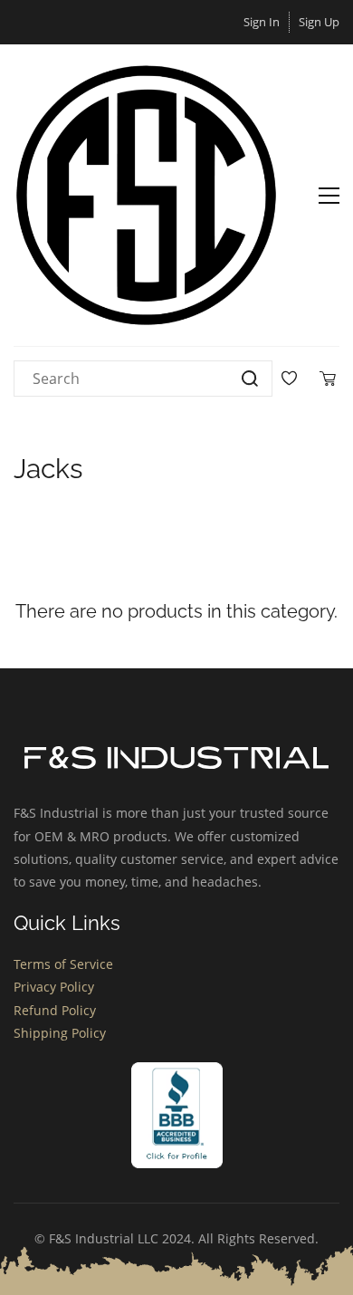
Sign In (261, 22)
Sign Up (319, 22)
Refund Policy (55, 1010)
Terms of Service (63, 964)
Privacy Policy (54, 986)
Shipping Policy (60, 1032)
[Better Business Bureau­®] (177, 1073)
